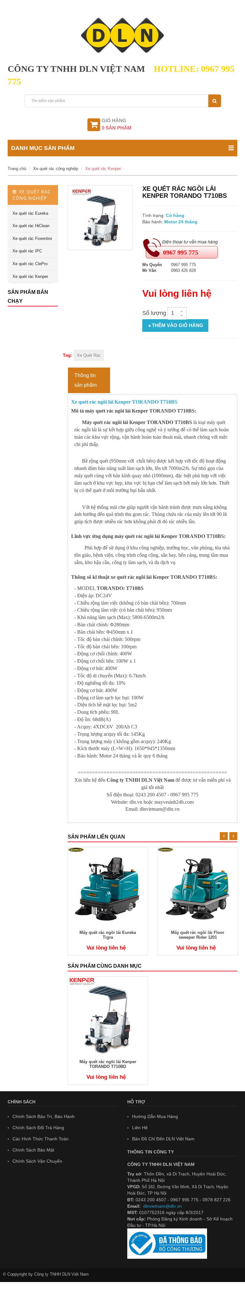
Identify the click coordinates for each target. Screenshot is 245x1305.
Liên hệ (140, 1127)
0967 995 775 (180, 252)
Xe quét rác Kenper (103, 168)
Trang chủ (17, 168)
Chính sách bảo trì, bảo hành (43, 1116)
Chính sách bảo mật (33, 1149)
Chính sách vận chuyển (37, 1161)
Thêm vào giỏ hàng (177, 325)
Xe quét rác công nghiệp (55, 168)
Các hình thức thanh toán (40, 1138)
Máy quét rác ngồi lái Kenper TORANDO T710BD (107, 1064)
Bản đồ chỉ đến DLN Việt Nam (163, 1138)
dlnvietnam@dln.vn (162, 1206)
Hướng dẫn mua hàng (155, 1116)
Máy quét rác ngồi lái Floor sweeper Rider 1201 (197, 934)
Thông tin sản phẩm (85, 380)
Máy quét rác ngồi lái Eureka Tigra (107, 934)
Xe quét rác (89, 355)
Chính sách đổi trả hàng (38, 1127)
